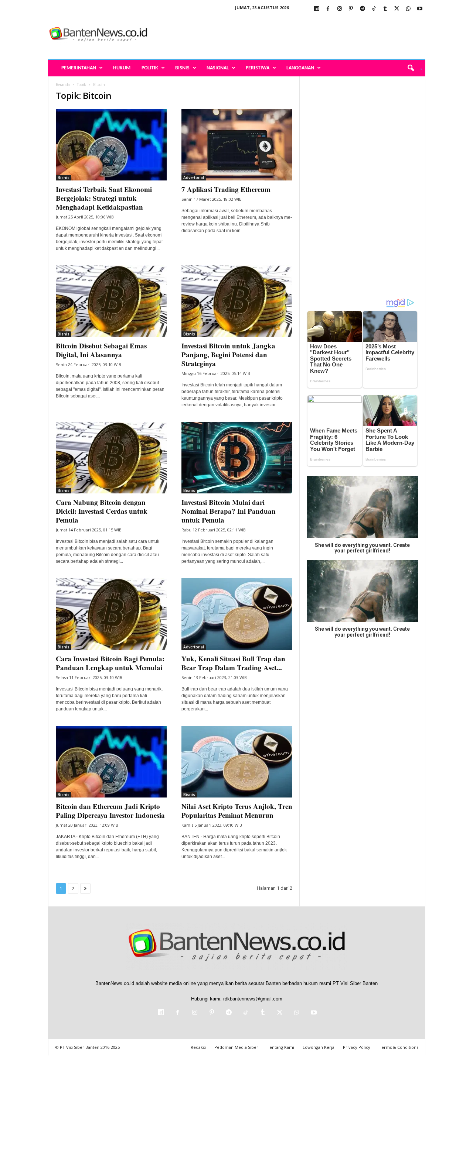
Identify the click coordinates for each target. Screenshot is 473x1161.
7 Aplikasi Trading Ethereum (225, 189)
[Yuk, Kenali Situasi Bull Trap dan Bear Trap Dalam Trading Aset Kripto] (236, 614)
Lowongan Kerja (318, 1047)
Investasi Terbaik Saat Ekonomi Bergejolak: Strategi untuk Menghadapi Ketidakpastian (104, 198)
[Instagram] (339, 9)
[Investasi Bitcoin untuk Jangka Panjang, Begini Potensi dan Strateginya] (236, 301)
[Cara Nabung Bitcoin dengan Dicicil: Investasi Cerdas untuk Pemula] (111, 457)
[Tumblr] (385, 9)
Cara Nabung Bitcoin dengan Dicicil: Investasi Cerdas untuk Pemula (101, 511)
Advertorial (193, 177)
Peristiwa (257, 68)
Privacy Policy (356, 1047)
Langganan (300, 68)
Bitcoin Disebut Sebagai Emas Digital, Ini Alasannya (101, 350)
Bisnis (182, 68)
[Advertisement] (290, 34)
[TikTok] (374, 9)
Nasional (218, 68)
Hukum (121, 68)
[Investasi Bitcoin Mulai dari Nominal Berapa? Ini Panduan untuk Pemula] (236, 457)
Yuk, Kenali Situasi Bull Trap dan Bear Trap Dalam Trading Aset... (233, 663)
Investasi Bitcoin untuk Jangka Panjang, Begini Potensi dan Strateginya (228, 354)
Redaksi (198, 1047)
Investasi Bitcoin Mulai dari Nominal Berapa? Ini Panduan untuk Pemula (228, 511)
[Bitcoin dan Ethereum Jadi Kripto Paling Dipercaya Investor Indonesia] (111, 761)
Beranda (63, 84)
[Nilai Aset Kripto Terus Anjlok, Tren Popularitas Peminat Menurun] (236, 761)
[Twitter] (396, 9)
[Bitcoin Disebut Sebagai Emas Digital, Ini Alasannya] (111, 301)
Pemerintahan (78, 68)
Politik (150, 68)
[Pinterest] (351, 9)
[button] (412, 68)
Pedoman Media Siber (236, 1047)
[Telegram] (362, 9)
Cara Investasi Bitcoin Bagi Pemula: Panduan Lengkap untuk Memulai (110, 663)
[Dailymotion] (316, 9)
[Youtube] (419, 9)
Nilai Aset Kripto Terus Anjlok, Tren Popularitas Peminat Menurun (236, 810)
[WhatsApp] (408, 9)
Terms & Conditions (398, 1047)
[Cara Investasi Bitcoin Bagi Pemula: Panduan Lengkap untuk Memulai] (111, 614)
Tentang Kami (280, 1047)
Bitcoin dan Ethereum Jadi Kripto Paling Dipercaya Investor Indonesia (110, 810)
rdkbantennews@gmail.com (252, 999)
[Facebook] (328, 9)
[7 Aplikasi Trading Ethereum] (236, 144)
